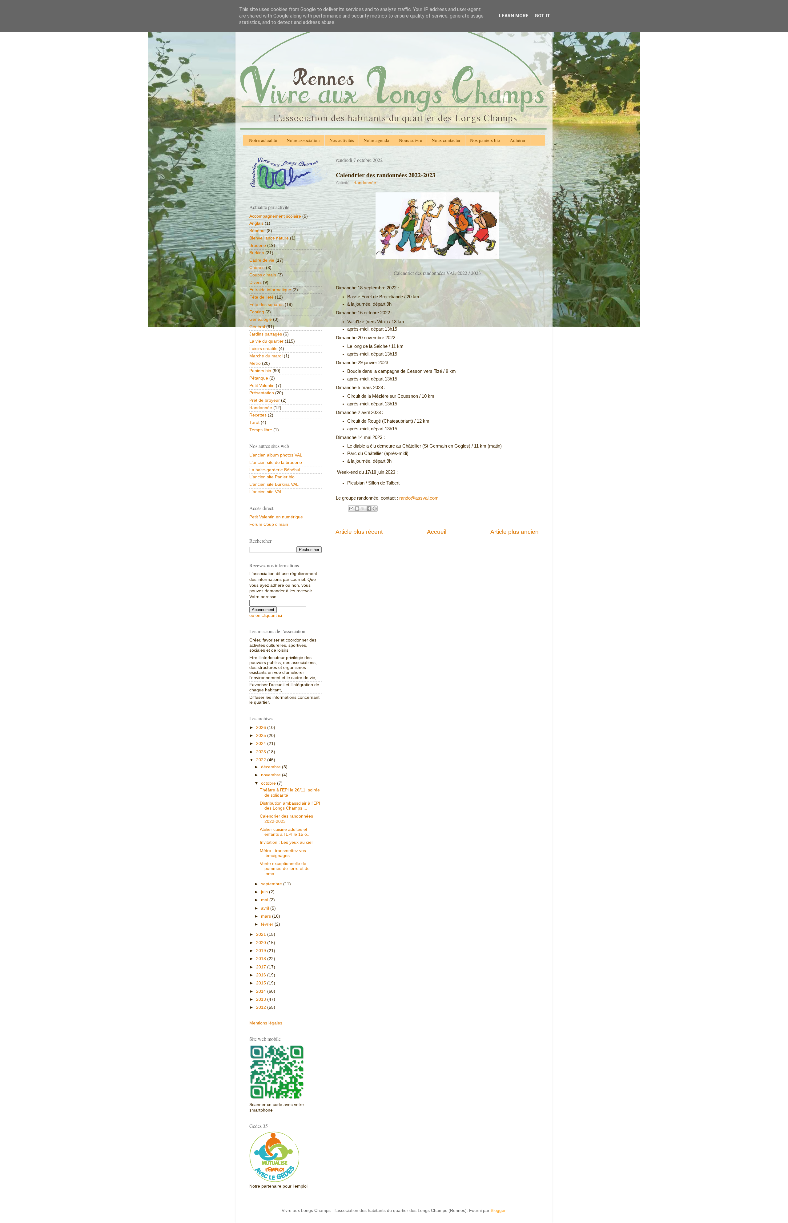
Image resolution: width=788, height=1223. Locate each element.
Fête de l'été (261, 297)
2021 (261, 934)
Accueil (436, 532)
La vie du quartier (266, 341)
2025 (261, 735)
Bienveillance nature (269, 238)
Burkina (256, 253)
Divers (255, 282)
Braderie (257, 245)
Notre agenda (376, 140)
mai (265, 900)
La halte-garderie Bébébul (274, 470)
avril (265, 908)
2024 (261, 743)
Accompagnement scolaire (275, 216)
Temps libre (260, 430)
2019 (261, 950)
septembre (272, 884)
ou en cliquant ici (265, 615)
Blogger (498, 1210)
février (268, 924)
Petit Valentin (262, 385)
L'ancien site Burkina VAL (274, 484)
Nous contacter (446, 140)
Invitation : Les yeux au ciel (286, 842)
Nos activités (341, 140)
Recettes (258, 415)
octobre (269, 783)
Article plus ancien (514, 532)
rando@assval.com (419, 498)
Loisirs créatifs (263, 348)
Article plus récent (359, 532)
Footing (256, 312)
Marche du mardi (266, 356)
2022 (261, 760)
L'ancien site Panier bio (272, 477)
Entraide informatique (270, 290)
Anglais (256, 223)
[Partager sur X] (363, 508)
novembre (271, 775)
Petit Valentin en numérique (276, 517)
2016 (261, 975)
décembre (271, 767)
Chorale (257, 267)
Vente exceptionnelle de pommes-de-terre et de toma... (285, 868)
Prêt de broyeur (264, 400)
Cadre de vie (261, 260)
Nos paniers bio (485, 140)
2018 (261, 958)
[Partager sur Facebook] (369, 508)
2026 (261, 727)
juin (265, 892)
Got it (542, 15)
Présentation (261, 393)
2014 (261, 991)
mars (266, 916)
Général (257, 326)
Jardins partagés (265, 334)
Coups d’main (262, 275)
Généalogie (260, 319)
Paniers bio (260, 370)
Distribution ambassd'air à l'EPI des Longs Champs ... (290, 806)
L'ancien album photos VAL (275, 455)
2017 (261, 967)
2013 (261, 999)
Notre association (303, 140)
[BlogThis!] (357, 508)
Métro (255, 363)
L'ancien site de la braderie (275, 462)
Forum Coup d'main (268, 524)
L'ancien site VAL (266, 491)
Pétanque (258, 378)
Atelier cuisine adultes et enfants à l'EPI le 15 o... (285, 832)
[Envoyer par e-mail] (351, 508)
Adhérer (517, 140)
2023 (261, 752)
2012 (261, 1007)
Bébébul (257, 230)
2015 (261, 983)
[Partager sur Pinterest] (375, 508)
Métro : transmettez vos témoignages (283, 853)
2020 (261, 942)
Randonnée (364, 182)
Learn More (514, 15)
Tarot (254, 422)
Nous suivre (410, 140)
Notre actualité (263, 140)
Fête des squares (266, 304)
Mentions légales (265, 1023)
